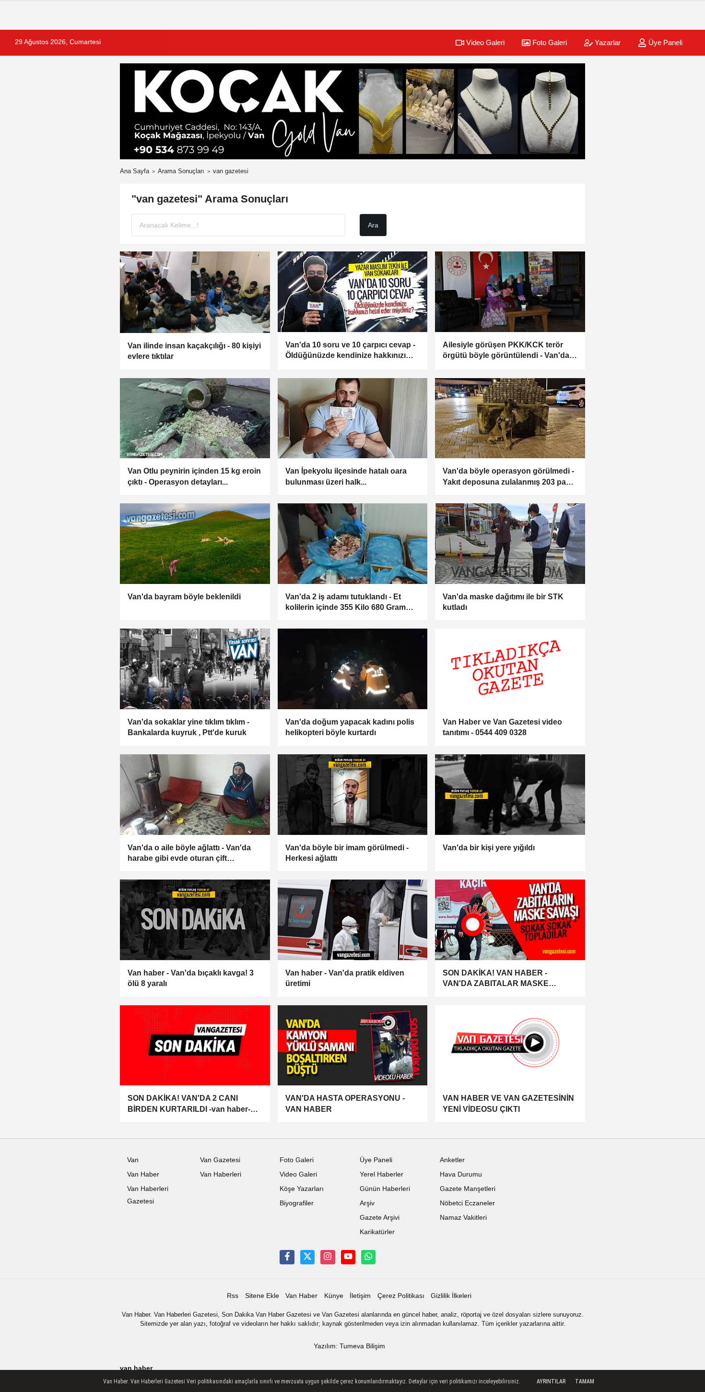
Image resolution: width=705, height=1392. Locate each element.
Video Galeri (484, 42)
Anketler (452, 1160)
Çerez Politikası (400, 1295)
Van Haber (143, 1174)
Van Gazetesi (220, 1160)
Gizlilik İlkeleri (451, 1295)
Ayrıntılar (551, 1381)
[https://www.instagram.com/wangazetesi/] (327, 1257)
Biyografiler (297, 1203)
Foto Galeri (548, 42)
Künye (333, 1295)
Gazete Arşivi (380, 1217)
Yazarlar (607, 42)
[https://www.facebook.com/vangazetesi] (287, 1257)
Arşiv (367, 1203)
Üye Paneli (664, 42)
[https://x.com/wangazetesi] (307, 1257)
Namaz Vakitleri (463, 1217)
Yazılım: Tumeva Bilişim (349, 1346)
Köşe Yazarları (302, 1188)
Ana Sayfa (134, 171)
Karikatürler (377, 1232)
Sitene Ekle (262, 1295)
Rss (232, 1295)
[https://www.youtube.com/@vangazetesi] (348, 1257)
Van (133, 1160)
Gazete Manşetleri (467, 1188)
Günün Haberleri (385, 1188)
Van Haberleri (220, 1174)
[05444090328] (368, 1257)
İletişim (360, 1295)
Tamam (584, 1381)
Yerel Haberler (381, 1174)
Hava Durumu (461, 1174)
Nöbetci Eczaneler (467, 1203)
